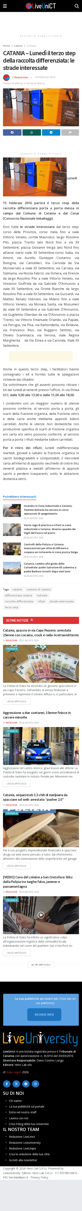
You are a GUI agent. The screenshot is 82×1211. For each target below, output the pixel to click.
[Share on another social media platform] (70, 132)
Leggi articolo (18, 701)
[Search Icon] (77, 6)
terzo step (12, 607)
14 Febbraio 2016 (45, 77)
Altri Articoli (41, 964)
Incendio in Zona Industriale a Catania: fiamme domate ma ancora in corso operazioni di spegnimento (48, 509)
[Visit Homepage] (41, 6)
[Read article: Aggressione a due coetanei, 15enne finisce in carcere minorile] (41, 746)
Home (6, 45)
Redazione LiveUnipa (22, 1148)
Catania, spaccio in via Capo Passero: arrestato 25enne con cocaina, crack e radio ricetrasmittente (41, 632)
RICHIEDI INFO (44, 1014)
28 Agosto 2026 (34, 537)
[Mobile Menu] (5, 6)
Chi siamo (15, 1100)
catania (17, 589)
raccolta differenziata (19, 601)
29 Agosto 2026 (34, 518)
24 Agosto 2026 (30, 805)
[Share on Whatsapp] (31, 132)
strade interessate (62, 601)
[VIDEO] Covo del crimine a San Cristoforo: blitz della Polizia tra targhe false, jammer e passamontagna (38, 882)
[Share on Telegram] (51, 132)
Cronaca (31, 45)
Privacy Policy (39, 1177)
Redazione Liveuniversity (25, 1142)
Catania (18, 45)
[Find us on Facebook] (7, 1083)
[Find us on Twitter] (16, 1083)
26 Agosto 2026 (30, 722)
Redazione (21, 77)
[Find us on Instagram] (35, 1083)
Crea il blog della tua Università (29, 1124)
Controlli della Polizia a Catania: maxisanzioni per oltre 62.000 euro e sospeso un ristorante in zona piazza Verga (51, 548)
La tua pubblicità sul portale (26, 1106)
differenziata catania (18, 595)
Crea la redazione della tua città (29, 1154)
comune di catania (39, 589)
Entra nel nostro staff (22, 1112)
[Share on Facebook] (12, 132)
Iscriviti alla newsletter (23, 1160)
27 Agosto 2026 (30, 640)
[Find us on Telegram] (26, 1083)
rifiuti (41, 601)
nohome (42, 595)
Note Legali (13, 1072)
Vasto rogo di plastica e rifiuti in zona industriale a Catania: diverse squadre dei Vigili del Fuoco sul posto (50, 529)
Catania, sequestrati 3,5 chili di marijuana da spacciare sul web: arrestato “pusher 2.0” (35, 797)
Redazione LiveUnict (22, 1137)
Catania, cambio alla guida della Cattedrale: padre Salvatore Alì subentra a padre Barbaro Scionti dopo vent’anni (50, 567)
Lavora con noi (18, 1118)
